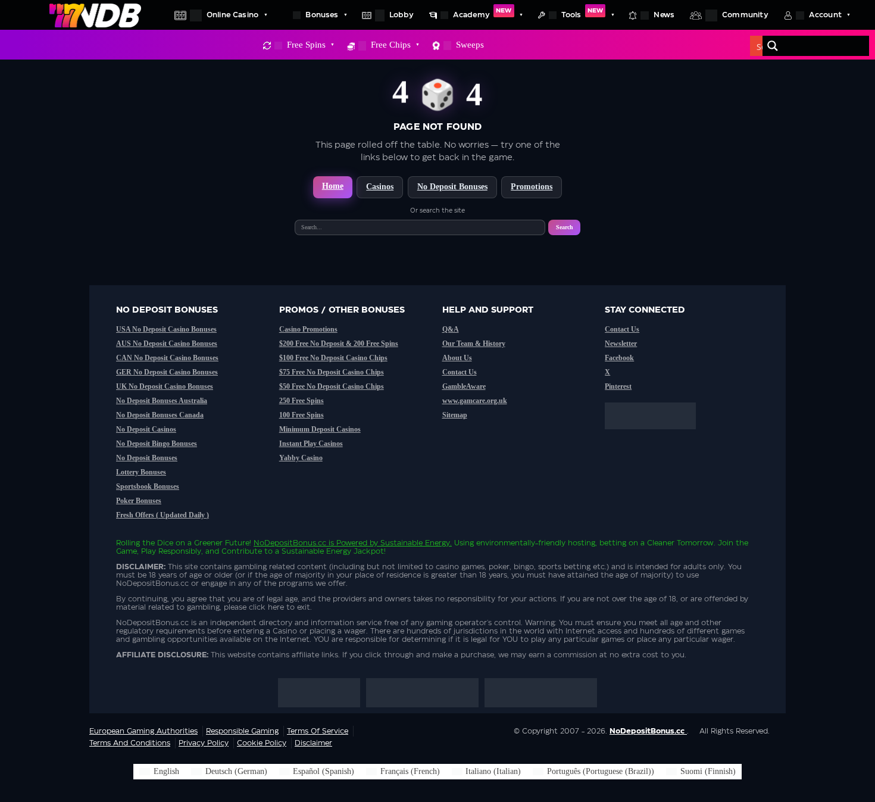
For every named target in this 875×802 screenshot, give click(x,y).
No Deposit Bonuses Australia (161, 401)
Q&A (450, 329)
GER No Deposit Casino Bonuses (167, 372)
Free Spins (306, 44)
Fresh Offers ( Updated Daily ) (162, 515)
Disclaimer (313, 743)
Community (745, 14)
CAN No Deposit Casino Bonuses (167, 358)
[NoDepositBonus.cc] (95, 15)
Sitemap (454, 415)
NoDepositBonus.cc (290, 543)
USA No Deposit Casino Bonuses (166, 329)
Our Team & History (473, 343)
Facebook (619, 358)
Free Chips (391, 44)
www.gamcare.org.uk (474, 401)
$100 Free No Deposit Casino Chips (333, 358)
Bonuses (321, 14)
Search (564, 227)
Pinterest (618, 386)
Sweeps (470, 44)
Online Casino (232, 14)
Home (332, 186)
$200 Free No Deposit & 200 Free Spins (338, 343)
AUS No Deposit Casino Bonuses (166, 343)
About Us (457, 358)
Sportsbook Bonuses (147, 486)
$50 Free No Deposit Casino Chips (331, 386)
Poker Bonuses (138, 501)
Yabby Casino (301, 458)
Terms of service (317, 731)
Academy (482, 13)
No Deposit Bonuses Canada (160, 415)
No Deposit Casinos (146, 429)
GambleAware (464, 386)
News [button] (664, 14)
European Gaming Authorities (143, 731)
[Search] (772, 46)
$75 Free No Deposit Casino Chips (331, 372)
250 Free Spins (301, 401)
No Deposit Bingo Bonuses (156, 443)
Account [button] (825, 14)
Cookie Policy (261, 743)
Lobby (401, 14)
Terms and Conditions (129, 743)
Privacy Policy (204, 743)
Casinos (379, 186)
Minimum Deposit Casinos (320, 429)
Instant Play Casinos (311, 443)
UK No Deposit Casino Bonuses (164, 386)
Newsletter (621, 343)
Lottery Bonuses (141, 472)
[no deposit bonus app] (656, 435)
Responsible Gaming (242, 731)
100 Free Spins (301, 415)
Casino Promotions (308, 329)
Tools (582, 13)
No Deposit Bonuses (452, 186)
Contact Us (459, 372)
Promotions (531, 186)
